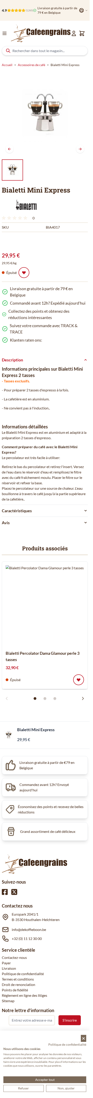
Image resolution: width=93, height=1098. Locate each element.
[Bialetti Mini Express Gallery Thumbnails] (12, 170)
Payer (6, 963)
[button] (25, 205)
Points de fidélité (15, 990)
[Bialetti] (25, 205)
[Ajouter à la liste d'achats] (24, 272)
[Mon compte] (74, 33)
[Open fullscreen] (45, 114)
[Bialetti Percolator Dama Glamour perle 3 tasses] (46, 605)
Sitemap (8, 1001)
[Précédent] (9, 149)
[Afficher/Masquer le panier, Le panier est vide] (82, 33)
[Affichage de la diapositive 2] (45, 698)
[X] (14, 892)
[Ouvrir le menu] (4, 33)
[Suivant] (80, 149)
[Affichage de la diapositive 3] (55, 698)
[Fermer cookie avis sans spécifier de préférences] (83, 1038)
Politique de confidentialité (23, 974)
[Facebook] (5, 892)
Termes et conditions (18, 979)
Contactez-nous (14, 957)
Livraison (9, 968)
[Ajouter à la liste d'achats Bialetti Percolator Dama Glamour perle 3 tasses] (78, 679)
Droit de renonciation (18, 984)
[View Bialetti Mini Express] (12, 170)
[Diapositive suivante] (83, 698)
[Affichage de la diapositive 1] (35, 698)
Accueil (7, 65)
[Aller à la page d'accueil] (41, 33)
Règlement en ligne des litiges (24, 995)
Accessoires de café (31, 65)
